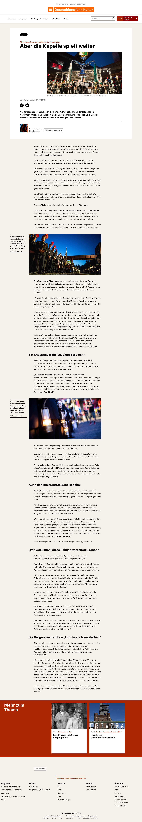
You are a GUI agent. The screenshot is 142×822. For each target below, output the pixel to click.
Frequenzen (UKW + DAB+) (39, 790)
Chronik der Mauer (90, 818)
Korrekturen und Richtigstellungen (121, 801)
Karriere (117, 793)
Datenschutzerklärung (53, 816)
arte (78, 818)
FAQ (59, 786)
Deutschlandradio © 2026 (71, 813)
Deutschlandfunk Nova (78, 4)
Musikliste (56, 19)
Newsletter (62, 793)
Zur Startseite (40, 769)
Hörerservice (91, 786)
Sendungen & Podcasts (40, 19)
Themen (10, 19)
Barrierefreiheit (120, 805)
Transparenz (119, 796)
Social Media (91, 790)
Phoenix (69, 818)
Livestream (33, 786)
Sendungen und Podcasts (11, 790)
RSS (59, 796)
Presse (117, 790)
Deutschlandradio (121, 786)
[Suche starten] (113, 18)
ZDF (61, 818)
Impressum (92, 816)
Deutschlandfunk (62, 4)
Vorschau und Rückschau (11, 786)
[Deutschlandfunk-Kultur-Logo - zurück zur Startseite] (71, 9)
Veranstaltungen (64, 800)
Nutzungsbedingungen (75, 816)
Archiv (66, 19)
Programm (23, 19)
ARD (54, 818)
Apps (60, 790)
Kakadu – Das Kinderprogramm (13, 796)
